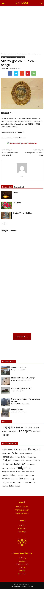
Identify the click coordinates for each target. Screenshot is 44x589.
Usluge (5, 435)
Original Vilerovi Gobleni (22, 213)
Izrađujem (19, 427)
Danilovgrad (28, 453)
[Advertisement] (22, 29)
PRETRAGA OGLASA (22, 510)
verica (13, 391)
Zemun (18, 482)
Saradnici (22, 561)
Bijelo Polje (6, 453)
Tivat (21, 479)
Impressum (22, 574)
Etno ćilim (17, 203)
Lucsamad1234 (15, 404)
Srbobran (20, 475)
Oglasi (11, 54)
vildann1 (14, 412)
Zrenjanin (27, 482)
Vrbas (12, 482)
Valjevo (5, 482)
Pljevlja (12, 468)
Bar (16, 449)
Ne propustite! (7, 187)
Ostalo (4, 431)
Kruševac (16, 460)
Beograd (12, 113)
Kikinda (17, 457)
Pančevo (5, 468)
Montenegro (22, 532)
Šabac (11, 486)
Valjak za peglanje (18, 367)
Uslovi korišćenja (22, 564)
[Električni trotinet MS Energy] (5, 381)
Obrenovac (31, 464)
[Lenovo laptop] (5, 412)
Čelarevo (5, 486)
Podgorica (23, 468)
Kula (22, 461)
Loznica (36, 460)
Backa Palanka (7, 450)
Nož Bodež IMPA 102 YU (21, 388)
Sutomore (14, 479)
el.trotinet (14, 380)
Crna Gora (22, 525)
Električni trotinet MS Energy (22, 378)
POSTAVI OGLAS (22, 336)
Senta (23, 471)
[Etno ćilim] (6, 205)
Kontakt (22, 571)
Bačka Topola (22, 450)
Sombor (5, 475)
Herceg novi (7, 457)
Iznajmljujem (8, 427)
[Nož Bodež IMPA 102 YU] (5, 390)
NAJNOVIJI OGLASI (22, 513)
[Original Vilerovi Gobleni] (6, 215)
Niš (11, 464)
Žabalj (17, 486)
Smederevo (30, 472)
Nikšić (5, 464)
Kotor (23, 457)
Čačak (34, 482)
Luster (15, 192)
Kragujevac (31, 457)
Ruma (18, 472)
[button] (41, 3)
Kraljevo (6, 460)
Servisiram (36, 431)
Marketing (22, 558)
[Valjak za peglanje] (5, 370)
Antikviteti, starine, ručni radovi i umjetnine (13, 57)
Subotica (6, 479)
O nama (22, 567)
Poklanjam (12, 431)
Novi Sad (19, 464)
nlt (7, 68)
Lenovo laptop (17, 409)
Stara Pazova (29, 475)
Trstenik (26, 479)
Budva (15, 453)
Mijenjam (36, 427)
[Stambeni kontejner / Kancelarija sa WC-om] (5, 402)
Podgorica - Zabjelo (8, 472)
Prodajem (24, 431)
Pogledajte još (19, 187)
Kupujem (28, 427)
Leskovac (28, 460)
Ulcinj (32, 479)
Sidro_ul (13, 370)
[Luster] (6, 195)
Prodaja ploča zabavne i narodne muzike (9, 154)
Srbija (13, 475)
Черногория (22, 528)
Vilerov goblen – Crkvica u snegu (34, 154)
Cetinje (22, 453)
